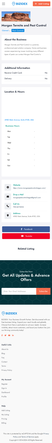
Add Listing (43, 3)
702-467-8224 (18, 207)
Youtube (28, 236)
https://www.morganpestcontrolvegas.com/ (29, 188)
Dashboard (6, 392)
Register (5, 384)
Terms (4, 366)
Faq (3, 357)
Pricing (4, 418)
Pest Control (17, 30)
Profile (4, 396)
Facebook (27, 229)
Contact (4, 361)
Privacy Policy (7, 370)
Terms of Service (27, 437)
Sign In (4, 388)
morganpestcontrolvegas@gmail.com (27, 197)
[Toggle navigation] (3, 4)
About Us (5, 349)
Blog (3, 353)
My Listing (5, 414)
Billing (4, 423)
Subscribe (43, 291)
